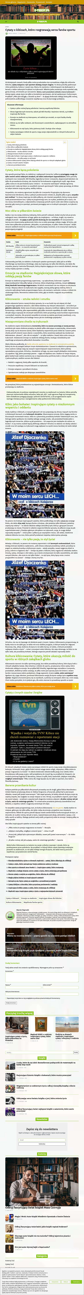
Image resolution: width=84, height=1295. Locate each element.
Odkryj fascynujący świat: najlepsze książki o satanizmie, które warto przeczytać (45, 1110)
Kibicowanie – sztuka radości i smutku (20, 151)
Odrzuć (66, 1282)
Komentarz (9, 971)
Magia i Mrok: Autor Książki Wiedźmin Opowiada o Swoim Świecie (42, 1217)
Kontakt (49, 2)
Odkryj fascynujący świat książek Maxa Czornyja (33, 1207)
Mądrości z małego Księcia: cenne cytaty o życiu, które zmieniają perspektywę (37, 871)
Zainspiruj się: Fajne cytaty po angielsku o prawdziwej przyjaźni (32, 881)
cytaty (24, 220)
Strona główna (10, 2)
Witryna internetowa (12, 991)
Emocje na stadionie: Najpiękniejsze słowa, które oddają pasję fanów (30, 149)
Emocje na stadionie (29, 898)
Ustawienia (55, 1282)
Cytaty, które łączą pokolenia (16, 145)
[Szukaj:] (39, 1052)
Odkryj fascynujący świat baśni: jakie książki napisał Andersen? (41, 1227)
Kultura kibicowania (13, 902)
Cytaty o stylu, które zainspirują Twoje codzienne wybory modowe (33, 864)
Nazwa (8, 985)
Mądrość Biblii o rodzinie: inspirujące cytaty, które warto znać (41, 1036)
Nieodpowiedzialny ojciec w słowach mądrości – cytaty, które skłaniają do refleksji (39, 861)
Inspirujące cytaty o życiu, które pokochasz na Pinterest (16, 1038)
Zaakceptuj (76, 1282)
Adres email (47, 985)
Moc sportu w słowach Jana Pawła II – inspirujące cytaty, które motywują (35, 867)
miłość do (64, 521)
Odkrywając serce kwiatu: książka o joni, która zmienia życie (41, 1098)
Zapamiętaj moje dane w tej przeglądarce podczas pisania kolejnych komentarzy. (33, 998)
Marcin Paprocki (12, 33)
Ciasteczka (31, 2)
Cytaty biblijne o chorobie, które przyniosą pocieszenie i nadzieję (32, 884)
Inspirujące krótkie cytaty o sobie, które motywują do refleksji (31, 888)
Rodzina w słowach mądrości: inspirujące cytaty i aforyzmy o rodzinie (67, 1036)
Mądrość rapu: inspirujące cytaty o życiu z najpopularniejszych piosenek (35, 891)
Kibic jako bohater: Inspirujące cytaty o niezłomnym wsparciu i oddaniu (31, 156)
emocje (30, 397)
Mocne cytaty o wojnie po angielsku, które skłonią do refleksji (31, 874)
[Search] (78, 22)
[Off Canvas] (6, 21)
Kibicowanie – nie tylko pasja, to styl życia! (21, 158)
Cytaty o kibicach (12, 898)
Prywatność (40, 2)
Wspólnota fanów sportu (33, 902)
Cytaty (7, 27)
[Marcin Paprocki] (10, 916)
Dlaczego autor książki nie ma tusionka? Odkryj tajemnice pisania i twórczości (43, 1237)
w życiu (29, 840)
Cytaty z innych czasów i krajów (18, 163)
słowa (47, 96)
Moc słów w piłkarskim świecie (18, 147)
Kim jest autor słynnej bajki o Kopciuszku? (32, 1247)
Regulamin (21, 2)
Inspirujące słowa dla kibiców (50, 898)
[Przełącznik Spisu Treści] (64, 142)
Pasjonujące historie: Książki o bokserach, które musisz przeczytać (43, 1075)
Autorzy (8, 1261)
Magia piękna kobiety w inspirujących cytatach (26, 878)
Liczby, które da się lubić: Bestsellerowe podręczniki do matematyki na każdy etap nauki (45, 1064)
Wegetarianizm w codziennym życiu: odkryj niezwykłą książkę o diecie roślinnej (45, 1087)
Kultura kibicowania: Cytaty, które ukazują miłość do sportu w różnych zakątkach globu (37, 160)
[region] (42, 1281)
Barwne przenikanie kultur (17, 165)
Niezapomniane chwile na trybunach (20, 154)
